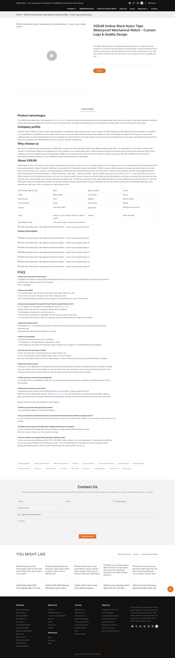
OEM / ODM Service (124, 554)
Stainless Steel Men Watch (41, 463)
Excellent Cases (80, 628)
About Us (136, 554)
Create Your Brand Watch (149, 554)
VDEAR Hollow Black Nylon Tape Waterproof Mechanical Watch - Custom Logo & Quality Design (58, 15)
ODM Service (79, 613)
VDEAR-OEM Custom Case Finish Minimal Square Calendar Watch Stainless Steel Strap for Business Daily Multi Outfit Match (86, 586)
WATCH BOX (75, 468)
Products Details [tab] (87, 109)
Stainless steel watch (58, 394)
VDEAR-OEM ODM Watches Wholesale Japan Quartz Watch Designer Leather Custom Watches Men (57, 586)
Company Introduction (110, 610)
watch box (129, 173)
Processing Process (82, 622)
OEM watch (88, 165)
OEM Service (79, 610)
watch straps (63, 468)
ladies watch (37, 468)
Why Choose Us (80, 616)
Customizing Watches (24, 463)
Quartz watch (127, 468)
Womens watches (51, 468)
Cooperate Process (82, 625)
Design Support (80, 634)
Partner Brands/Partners (111, 631)
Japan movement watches (106, 463)
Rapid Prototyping (81, 619)
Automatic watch (114, 468)
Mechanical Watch (59, 120)
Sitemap (98, 654)
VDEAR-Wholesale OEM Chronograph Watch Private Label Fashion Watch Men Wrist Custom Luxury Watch (28, 586)
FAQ (76, 631)
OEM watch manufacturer (61, 463)
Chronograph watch (99, 468)
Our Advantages (107, 613)
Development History (109, 625)
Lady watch (86, 468)
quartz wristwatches (89, 463)
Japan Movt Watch (123, 463)
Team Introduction (108, 628)
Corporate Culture (108, 622)
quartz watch (64, 307)
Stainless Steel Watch (24, 468)
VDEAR (18, 15)
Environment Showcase (110, 616)
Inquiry (99, 71)
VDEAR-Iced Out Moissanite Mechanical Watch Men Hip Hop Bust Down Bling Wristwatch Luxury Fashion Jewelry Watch (144, 586)
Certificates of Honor (109, 619)
